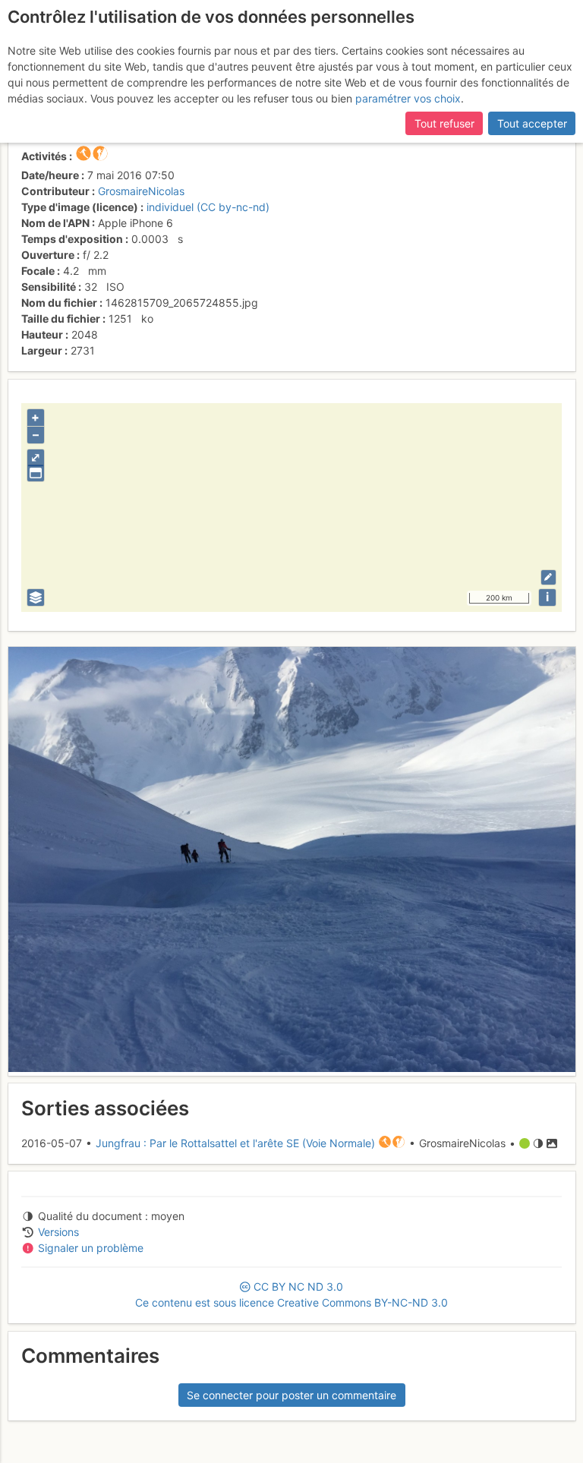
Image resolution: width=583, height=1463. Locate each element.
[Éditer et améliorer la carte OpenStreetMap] (548, 577)
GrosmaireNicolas (141, 190)
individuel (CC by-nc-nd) (208, 206)
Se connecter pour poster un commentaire (291, 1395)
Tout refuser (444, 123)
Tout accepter (532, 123)
